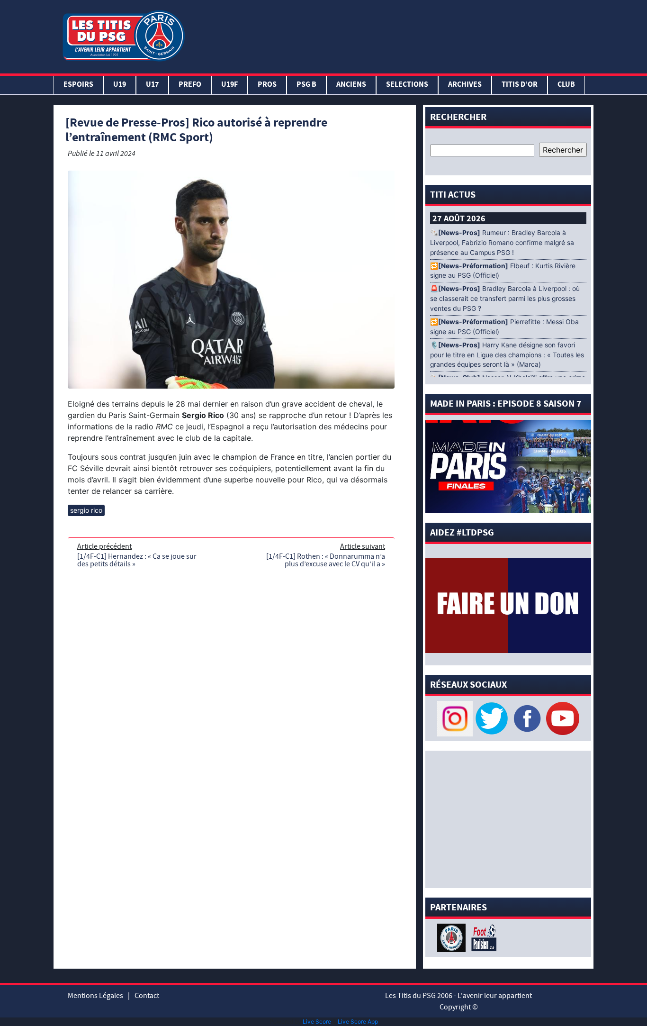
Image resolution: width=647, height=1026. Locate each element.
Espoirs (78, 85)
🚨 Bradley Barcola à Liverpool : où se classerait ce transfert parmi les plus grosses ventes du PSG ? (505, 298)
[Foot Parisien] (482, 937)
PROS (267, 85)
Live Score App (358, 1021)
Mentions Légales (95, 995)
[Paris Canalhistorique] (452, 937)
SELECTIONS (407, 85)
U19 (119, 85)
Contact (147, 995)
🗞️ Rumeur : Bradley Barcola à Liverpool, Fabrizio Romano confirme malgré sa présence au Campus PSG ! (502, 242)
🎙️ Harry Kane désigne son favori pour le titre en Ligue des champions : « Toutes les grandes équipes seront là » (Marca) (507, 355)
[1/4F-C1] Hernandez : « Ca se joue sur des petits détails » (137, 560)
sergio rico (86, 510)
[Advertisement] (391, 34)
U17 (152, 85)
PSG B (306, 85)
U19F (229, 85)
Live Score (317, 1021)
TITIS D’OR (520, 85)
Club (566, 85)
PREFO (190, 85)
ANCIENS (351, 85)
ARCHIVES (465, 85)
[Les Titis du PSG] (123, 35)
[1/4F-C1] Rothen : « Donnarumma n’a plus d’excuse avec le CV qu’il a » (325, 560)
